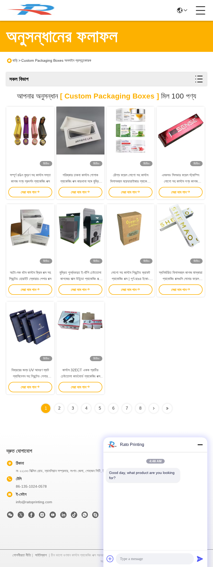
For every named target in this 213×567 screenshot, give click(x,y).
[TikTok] (74, 516)
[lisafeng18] (95, 516)
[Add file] (110, 558)
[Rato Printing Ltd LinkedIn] (63, 516)
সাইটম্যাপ (41, 555)
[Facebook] (31, 516)
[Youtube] (52, 516)
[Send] (200, 558)
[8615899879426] (84, 516)
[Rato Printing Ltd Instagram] (42, 516)
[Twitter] (20, 516)
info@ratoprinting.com (34, 502)
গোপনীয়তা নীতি (21, 555)
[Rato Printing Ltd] (34, 10)
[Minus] (200, 445)
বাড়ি (15, 60)
